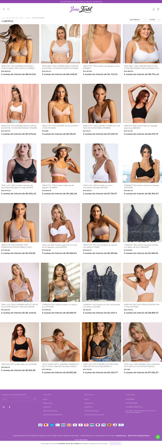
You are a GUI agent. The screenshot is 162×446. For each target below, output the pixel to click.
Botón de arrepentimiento (139, 435)
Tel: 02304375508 (131, 403)
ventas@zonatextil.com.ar (134, 407)
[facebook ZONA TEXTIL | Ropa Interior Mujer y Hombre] (10, 407)
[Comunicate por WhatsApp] (157, 436)
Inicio (3, 18)
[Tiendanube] (81, 440)
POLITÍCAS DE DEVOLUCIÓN (52, 415)
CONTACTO (47, 407)
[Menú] (4, 9)
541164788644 (130, 399)
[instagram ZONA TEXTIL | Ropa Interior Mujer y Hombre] (4, 407)
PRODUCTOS (47, 403)
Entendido (115, 443)
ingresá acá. (121, 435)
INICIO (45, 399)
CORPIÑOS (28, 18)
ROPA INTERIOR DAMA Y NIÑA (14, 18)
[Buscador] (8, 9)
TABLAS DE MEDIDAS (50, 411)
